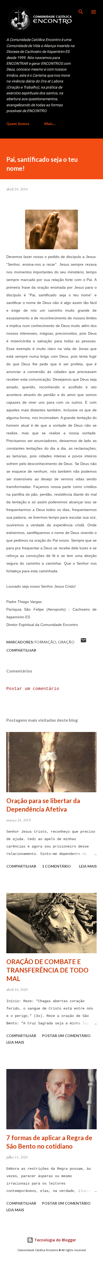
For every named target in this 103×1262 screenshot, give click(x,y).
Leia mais (88, 866)
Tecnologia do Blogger (54, 1239)
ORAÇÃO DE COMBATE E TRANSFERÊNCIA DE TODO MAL (47, 970)
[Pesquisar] (81, 9)
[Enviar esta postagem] (83, 642)
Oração (66, 642)
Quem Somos (18, 123)
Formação (45, 642)
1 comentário (56, 866)
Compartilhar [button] (21, 650)
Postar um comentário (32, 689)
